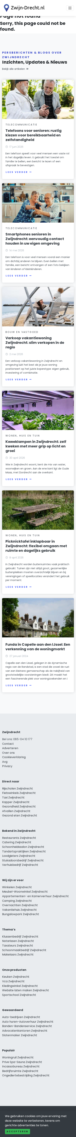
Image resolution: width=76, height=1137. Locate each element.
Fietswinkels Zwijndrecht (19, 793)
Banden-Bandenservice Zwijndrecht (27, 1026)
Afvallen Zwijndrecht (16, 811)
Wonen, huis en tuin (22, 435)
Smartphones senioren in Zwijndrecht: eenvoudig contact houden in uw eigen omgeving (34, 239)
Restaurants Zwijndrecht (19, 838)
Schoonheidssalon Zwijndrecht (23, 847)
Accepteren (17, 1131)
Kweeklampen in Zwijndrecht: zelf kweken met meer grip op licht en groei (35, 446)
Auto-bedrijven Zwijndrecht (21, 1017)
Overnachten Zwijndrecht (20, 905)
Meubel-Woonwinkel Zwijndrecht (25, 892)
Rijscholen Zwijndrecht (17, 788)
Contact (8, 744)
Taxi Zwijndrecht (13, 797)
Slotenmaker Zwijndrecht (19, 1035)
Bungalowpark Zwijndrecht (20, 914)
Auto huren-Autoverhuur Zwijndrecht (27, 1022)
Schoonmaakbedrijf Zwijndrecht (24, 950)
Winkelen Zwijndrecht (17, 887)
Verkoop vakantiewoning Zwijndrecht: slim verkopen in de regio (34, 343)
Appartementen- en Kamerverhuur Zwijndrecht (35, 896)
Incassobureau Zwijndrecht (21, 1066)
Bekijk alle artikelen (13, 69)
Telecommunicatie (21, 124)
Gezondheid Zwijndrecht (19, 806)
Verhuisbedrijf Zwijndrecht (20, 865)
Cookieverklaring (14, 757)
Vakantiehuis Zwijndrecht (19, 910)
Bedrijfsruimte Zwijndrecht (20, 1071)
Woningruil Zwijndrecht (18, 1057)
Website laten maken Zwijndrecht (25, 990)
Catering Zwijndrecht (16, 842)
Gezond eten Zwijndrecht (19, 815)
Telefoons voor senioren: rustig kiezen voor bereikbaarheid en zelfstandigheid (33, 135)
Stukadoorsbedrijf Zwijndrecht (23, 860)
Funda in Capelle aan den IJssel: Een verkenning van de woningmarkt (37, 647)
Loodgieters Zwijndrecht (18, 856)
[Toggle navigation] (70, 8)
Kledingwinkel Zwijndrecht (20, 986)
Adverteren (10, 748)
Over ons (8, 753)
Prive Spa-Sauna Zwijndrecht (22, 1062)
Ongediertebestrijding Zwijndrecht (25, 1075)
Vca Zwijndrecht (13, 981)
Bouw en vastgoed (22, 332)
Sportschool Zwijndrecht (19, 995)
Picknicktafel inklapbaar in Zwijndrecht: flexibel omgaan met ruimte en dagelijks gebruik (36, 546)
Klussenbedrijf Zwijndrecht (20, 937)
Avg (4, 762)
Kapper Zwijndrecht (16, 802)
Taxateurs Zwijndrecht (17, 946)
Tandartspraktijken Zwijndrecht (24, 851)
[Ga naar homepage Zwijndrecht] (23, 8)
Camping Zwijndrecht (17, 901)
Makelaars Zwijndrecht (18, 954)
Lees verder (17, 172)
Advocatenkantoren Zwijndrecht (24, 1031)
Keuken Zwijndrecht (15, 977)
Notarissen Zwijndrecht (18, 941)
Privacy (7, 766)
